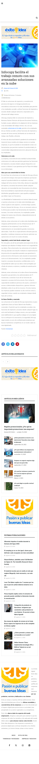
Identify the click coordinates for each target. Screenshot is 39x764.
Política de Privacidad (14, 757)
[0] (2, 90)
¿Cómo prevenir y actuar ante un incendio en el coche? (24, 634)
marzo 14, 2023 (18, 488)
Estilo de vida (22, 735)
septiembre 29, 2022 (20, 444)
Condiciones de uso (19, 759)
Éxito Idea (30, 754)
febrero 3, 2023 (18, 478)
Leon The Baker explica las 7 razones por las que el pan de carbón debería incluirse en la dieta (18, 585)
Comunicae (9, 329)
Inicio (13, 735)
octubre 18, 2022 (22, 432)
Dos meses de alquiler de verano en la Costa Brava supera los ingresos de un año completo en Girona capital (19, 623)
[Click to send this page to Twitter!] (8, 344)
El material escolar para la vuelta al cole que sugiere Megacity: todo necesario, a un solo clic (18, 573)
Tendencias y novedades (11, 738)
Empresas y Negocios (29, 738)
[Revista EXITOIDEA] (19, 11)
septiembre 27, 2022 (20, 465)
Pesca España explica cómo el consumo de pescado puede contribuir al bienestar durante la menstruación (19, 596)
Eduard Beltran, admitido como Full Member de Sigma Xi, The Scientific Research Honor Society (18, 562)
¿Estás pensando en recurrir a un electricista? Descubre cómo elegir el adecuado (24, 440)
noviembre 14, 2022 (20, 454)
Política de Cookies (28, 757)
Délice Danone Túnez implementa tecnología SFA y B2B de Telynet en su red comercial (23, 646)
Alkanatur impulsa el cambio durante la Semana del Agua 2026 (17, 543)
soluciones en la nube (14, 128)
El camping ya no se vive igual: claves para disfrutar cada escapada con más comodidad (19, 552)
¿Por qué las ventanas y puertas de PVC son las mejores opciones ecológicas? (24, 473)
